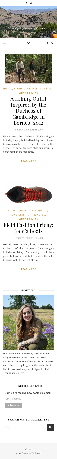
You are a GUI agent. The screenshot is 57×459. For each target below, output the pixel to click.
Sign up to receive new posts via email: (28, 393)
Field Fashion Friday (22, 210)
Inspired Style (42, 88)
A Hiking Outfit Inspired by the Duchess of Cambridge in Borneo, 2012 (28, 110)
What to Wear (28, 93)
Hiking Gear (22, 88)
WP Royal (36, 453)
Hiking (7, 88)
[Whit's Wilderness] (28, 19)
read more (28, 161)
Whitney (19, 129)
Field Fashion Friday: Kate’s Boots (28, 227)
